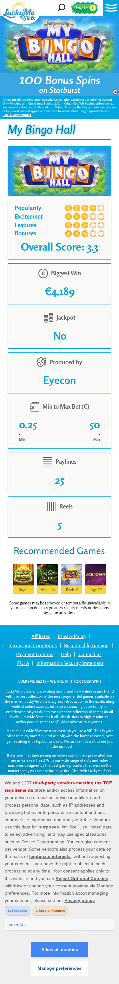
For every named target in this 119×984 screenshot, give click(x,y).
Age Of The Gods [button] (96, 590)
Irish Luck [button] (47, 589)
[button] (111, 8)
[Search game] (63, 8)
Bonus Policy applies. (17, 115)
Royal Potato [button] (23, 590)
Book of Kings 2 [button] (71, 590)
